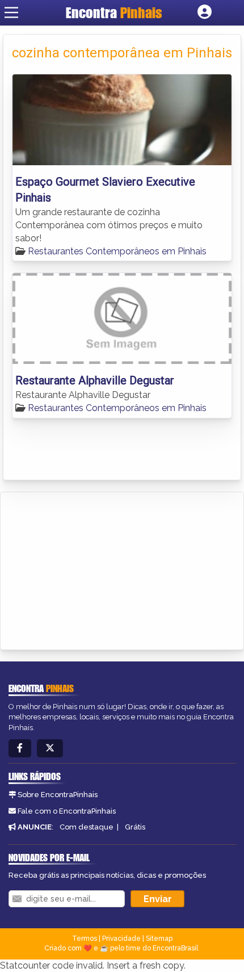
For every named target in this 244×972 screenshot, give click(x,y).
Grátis (135, 827)
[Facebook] (20, 748)
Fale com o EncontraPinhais (67, 811)
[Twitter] (50, 748)
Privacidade (121, 938)
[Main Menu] (11, 12)
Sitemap (159, 938)
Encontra (114, 12)
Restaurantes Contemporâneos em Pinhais (117, 251)
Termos (84, 938)
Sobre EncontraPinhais (58, 794)
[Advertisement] (94, 569)
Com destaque (86, 827)
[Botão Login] (204, 12)
